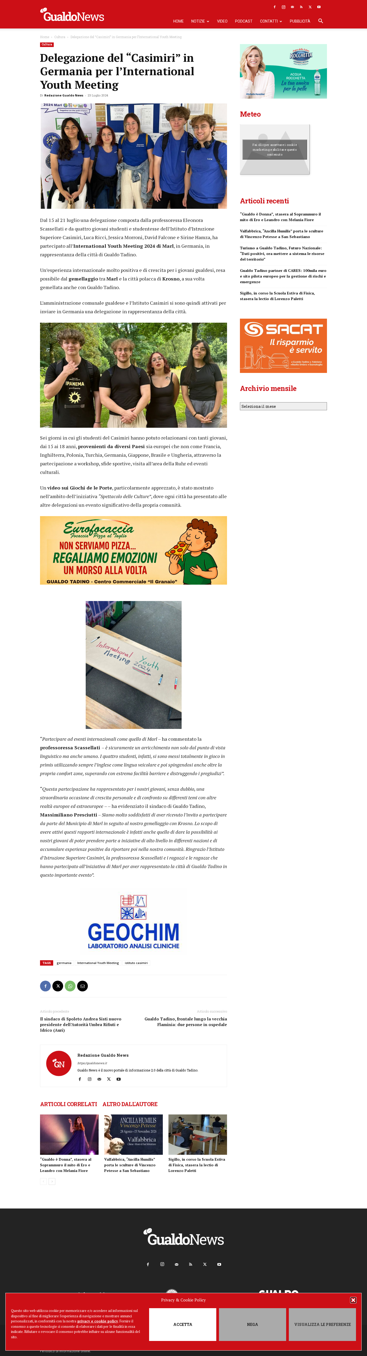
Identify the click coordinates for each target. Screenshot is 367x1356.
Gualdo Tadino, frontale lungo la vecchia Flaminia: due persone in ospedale (186, 1021)
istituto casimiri (136, 963)
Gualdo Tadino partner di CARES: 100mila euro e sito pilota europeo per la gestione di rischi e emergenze (283, 276)
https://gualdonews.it (92, 1063)
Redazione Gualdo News (63, 95)
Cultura (59, 37)
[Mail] (292, 7)
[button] (353, 1300)
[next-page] (52, 1181)
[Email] (82, 986)
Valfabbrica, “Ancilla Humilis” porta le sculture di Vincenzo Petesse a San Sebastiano (130, 1165)
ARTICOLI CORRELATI (68, 1103)
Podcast (244, 21)
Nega (252, 1324)
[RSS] (301, 7)
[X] (310, 7)
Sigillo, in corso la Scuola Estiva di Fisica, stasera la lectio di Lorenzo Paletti (196, 1165)
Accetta (182, 1324)
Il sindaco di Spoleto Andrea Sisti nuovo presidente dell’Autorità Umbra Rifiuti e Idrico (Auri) (80, 1024)
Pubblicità (300, 21)
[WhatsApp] (70, 986)
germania (64, 963)
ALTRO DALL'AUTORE (129, 1103)
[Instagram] (283, 7)
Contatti (269, 21)
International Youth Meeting (98, 963)
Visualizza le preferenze (322, 1324)
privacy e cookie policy (97, 1321)
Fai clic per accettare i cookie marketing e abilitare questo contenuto (275, 149)
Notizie (198, 21)
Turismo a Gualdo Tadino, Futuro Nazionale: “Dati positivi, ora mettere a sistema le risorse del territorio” (282, 253)
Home (178, 21)
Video (222, 21)
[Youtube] (319, 7)
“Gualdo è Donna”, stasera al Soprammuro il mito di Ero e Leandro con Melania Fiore (65, 1165)
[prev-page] (43, 1181)
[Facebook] (275, 7)
